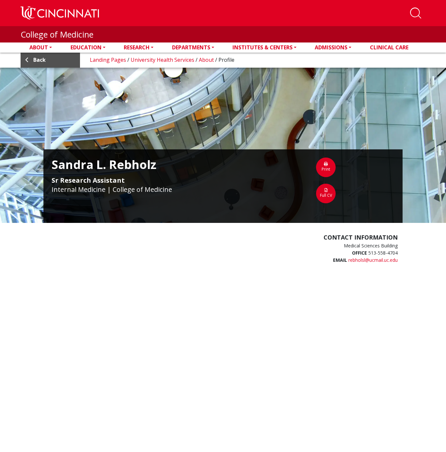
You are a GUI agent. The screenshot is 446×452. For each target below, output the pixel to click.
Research (137, 47)
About (38, 47)
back (39, 59)
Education (86, 47)
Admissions (331, 47)
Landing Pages (108, 59)
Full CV (326, 195)
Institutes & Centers (262, 47)
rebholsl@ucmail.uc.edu (373, 260)
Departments (191, 47)
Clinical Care (389, 47)
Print (326, 169)
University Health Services (163, 59)
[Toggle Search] (415, 13)
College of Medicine (57, 34)
